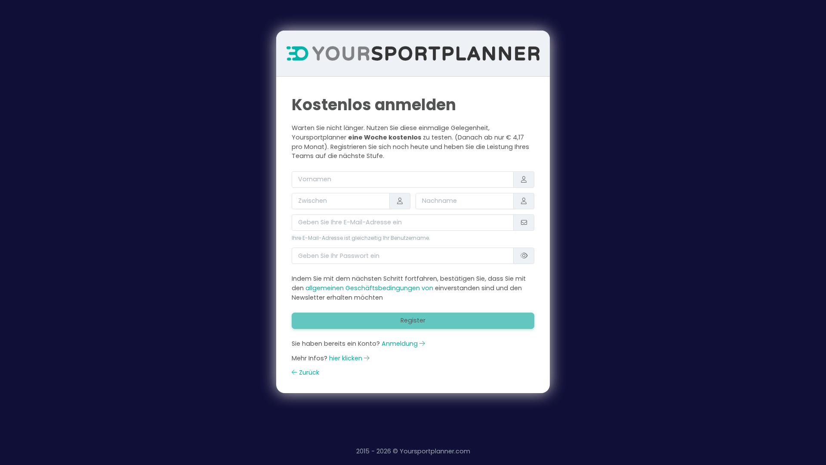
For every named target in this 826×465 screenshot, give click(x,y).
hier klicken (346, 358)
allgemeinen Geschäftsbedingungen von (370, 288)
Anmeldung (400, 343)
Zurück (308, 372)
